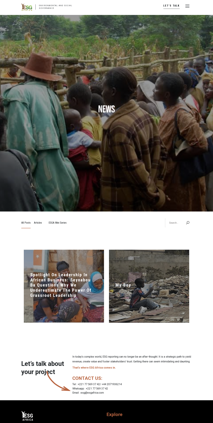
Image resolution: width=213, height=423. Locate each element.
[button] (187, 6)
